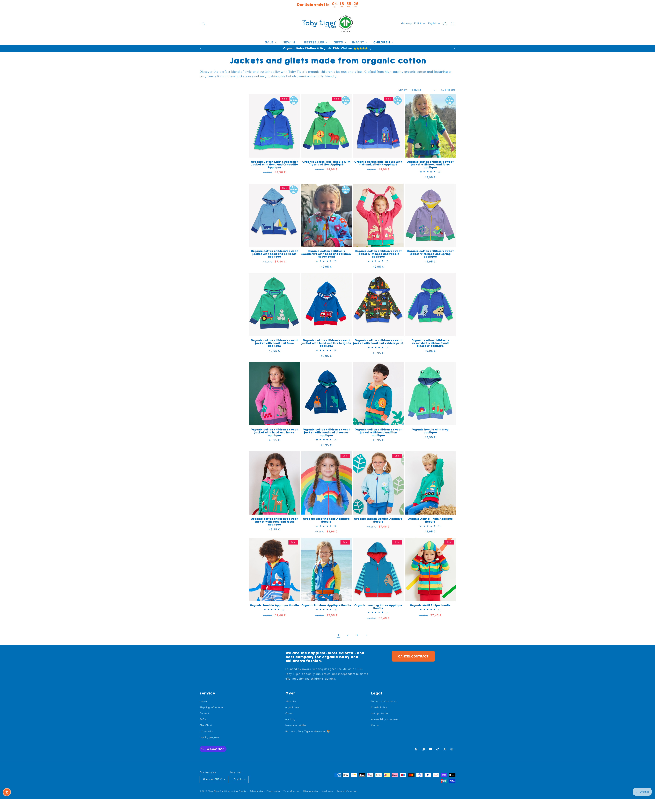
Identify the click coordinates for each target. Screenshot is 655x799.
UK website (206, 731)
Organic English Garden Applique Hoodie (378, 520)
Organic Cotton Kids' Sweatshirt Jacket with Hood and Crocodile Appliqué (274, 164)
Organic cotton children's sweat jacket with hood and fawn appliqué (274, 521)
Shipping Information (212, 707)
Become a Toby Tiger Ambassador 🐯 (307, 731)
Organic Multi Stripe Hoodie (430, 605)
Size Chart (206, 725)
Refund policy (256, 791)
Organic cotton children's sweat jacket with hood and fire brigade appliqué (326, 343)
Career (289, 713)
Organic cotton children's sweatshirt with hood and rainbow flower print (326, 254)
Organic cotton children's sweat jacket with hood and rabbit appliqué (378, 254)
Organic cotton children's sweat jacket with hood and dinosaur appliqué (326, 432)
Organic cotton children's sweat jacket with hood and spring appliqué (430, 254)
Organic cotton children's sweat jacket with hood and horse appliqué (274, 432)
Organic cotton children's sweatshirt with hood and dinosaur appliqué (430, 343)
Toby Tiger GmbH (217, 791)
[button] (203, 23)
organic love (292, 707)
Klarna (375, 725)
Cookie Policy (379, 707)
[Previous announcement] (201, 48)
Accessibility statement (385, 719)
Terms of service (291, 791)
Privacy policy (273, 791)
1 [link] (338, 635)
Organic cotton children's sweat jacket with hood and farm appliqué (430, 164)
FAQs (203, 719)
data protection (380, 713)
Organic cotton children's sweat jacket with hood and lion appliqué (378, 432)
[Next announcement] (454, 48)
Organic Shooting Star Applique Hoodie (326, 520)
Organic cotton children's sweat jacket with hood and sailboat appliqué (274, 254)
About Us (290, 701)
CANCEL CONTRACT (413, 656)
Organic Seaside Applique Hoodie (274, 605)
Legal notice (327, 791)
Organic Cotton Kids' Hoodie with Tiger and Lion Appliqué (326, 163)
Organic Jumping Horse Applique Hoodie (378, 607)
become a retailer (295, 725)
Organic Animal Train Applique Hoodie (430, 520)
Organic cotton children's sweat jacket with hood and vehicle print (378, 342)
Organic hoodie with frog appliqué (430, 431)
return (203, 701)
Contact (204, 713)
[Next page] (366, 635)
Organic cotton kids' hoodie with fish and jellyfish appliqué (378, 163)
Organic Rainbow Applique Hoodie (326, 605)
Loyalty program (209, 737)
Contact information (346, 791)
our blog (290, 719)
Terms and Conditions (384, 701)
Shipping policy (310, 791)
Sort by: (402, 89)
